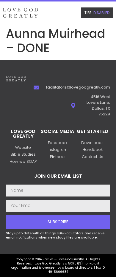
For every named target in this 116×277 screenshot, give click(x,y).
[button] (97, 12)
